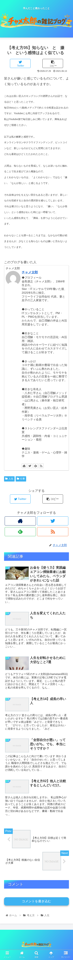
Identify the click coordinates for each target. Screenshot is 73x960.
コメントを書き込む (36, 901)
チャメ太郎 (30, 272)
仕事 (22, 478)
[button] (65, 571)
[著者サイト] (24, 465)
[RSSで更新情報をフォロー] (41, 465)
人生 (11, 478)
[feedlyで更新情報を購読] (35, 465)
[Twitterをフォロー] (29, 465)
